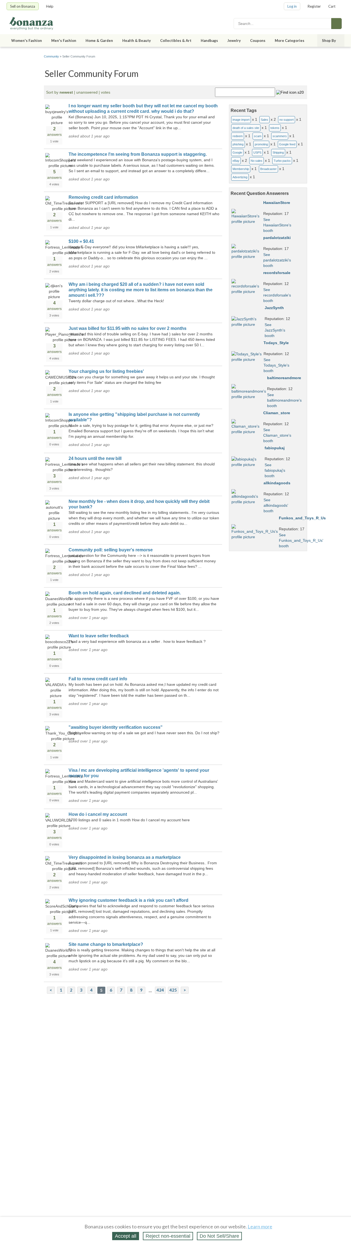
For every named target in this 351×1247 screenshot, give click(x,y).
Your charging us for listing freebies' (106, 371)
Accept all (125, 1236)
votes (105, 92)
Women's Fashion (26, 40)
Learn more (260, 1226)
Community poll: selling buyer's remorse (111, 550)
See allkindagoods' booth (276, 505)
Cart (331, 6)
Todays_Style (276, 343)
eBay (236, 160)
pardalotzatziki (277, 237)
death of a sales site (246, 127)
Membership (241, 169)
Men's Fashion (63, 40)
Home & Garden (99, 40)
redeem (238, 136)
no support (286, 119)
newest (66, 92)
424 (160, 989)
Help (49, 6)
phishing (238, 144)
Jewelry (234, 40)
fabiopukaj (275, 448)
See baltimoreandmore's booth (284, 400)
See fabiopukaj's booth (275, 470)
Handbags (209, 40)
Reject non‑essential (168, 1236)
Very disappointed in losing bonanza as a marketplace (125, 857)
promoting (261, 144)
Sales (264, 119)
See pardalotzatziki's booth (277, 260)
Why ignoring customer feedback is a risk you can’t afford (128, 900)
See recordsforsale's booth (277, 295)
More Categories (289, 40)
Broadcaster (268, 169)
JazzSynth (274, 308)
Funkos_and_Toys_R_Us (302, 518)
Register (314, 6)
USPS (257, 152)
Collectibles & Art (175, 40)
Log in (292, 6)
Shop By (329, 40)
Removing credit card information (103, 197)
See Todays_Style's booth (276, 365)
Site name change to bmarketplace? (106, 944)
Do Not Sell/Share (219, 1236)
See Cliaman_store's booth (277, 435)
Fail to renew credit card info (98, 678)
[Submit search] (336, 23)
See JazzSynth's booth (275, 330)
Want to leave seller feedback (99, 635)
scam (257, 136)
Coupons (257, 40)
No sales (256, 160)
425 (173, 989)
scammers (280, 136)
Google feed (287, 144)
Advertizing (240, 177)
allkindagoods (277, 483)
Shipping (278, 152)
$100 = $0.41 (81, 241)
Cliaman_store (276, 413)
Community (51, 56)
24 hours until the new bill (95, 458)
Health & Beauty (136, 40)
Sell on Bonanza (22, 6)
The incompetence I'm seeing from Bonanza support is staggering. (138, 154)
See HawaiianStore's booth (277, 225)
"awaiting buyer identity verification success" (116, 727)
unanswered (87, 92)
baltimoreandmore (284, 378)
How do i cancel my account (98, 814)
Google (237, 152)
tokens (274, 127)
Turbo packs (282, 160)
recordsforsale (276, 272)
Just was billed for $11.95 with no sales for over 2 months (127, 328)
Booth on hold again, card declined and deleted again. (125, 593)
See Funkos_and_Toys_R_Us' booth (301, 540)
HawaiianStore (276, 202)
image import (241, 119)
